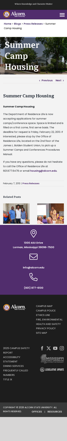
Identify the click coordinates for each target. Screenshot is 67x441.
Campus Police (46, 310)
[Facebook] (42, 348)
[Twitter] (49, 348)
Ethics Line (43, 315)
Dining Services (13, 366)
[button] (5, 213)
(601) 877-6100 (33, 288)
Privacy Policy (46, 328)
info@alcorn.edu (33, 267)
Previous (47, 80)
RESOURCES (55, 411)
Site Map (41, 333)
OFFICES (37, 411)
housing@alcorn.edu (43, 171)
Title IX (7, 379)
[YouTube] (55, 348)
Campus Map (44, 306)
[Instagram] (62, 348)
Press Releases (30, 183)
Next (58, 80)
